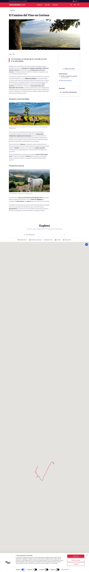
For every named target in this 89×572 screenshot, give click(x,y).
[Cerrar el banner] (87, 554)
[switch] (35, 570)
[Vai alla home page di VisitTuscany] (17, 4)
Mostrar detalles (65, 569)
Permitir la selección (76, 560)
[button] (69, 92)
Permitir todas (76, 556)
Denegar (76, 564)
